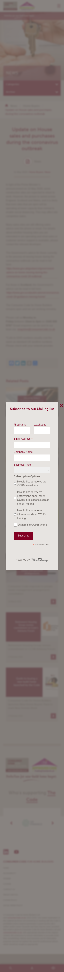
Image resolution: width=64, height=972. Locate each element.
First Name (20, 424)
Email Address (23, 439)
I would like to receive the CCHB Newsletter (31, 483)
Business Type (22, 464)
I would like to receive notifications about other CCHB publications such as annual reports (33, 498)
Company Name (23, 452)
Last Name (40, 424)
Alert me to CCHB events (32, 524)
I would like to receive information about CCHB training (31, 514)
